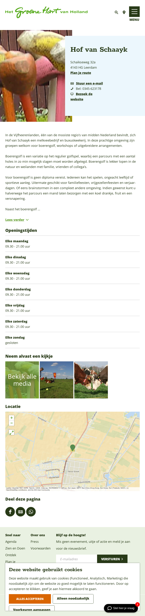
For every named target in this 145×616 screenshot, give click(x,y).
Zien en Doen (15, 548)
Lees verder (14, 220)
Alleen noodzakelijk (73, 598)
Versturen (110, 559)
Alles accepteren (30, 599)
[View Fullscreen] (11, 432)
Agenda (10, 541)
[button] (72, 448)
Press (35, 541)
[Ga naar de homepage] (46, 12)
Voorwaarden (41, 548)
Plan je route (80, 73)
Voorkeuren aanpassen (31, 610)
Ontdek (10, 555)
